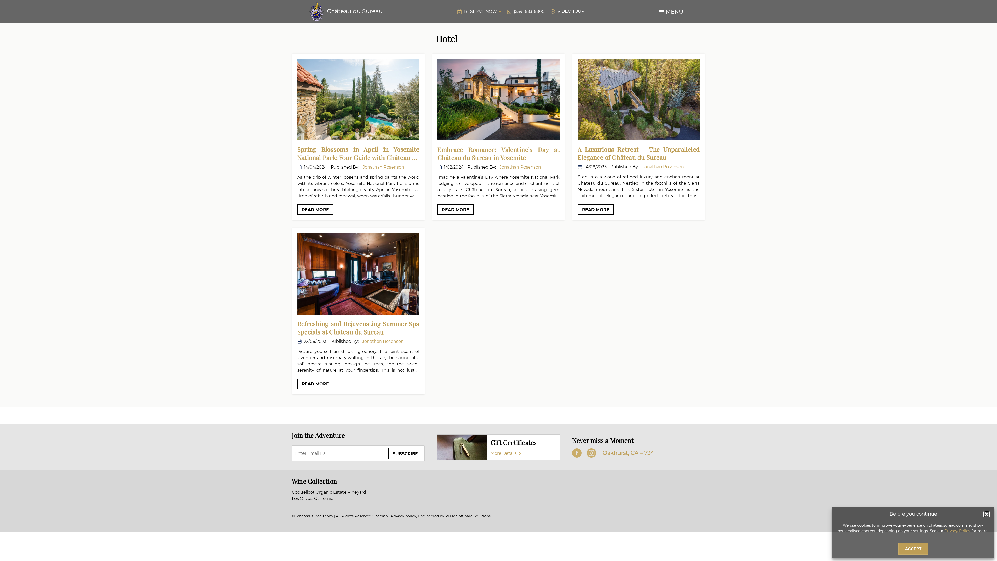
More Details (504, 453)
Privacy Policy (957, 531)
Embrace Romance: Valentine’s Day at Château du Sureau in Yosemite (498, 153)
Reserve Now (480, 11)
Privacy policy (403, 516)
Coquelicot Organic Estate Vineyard (329, 492)
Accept (913, 548)
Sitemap (380, 516)
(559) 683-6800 (529, 11)
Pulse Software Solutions (468, 516)
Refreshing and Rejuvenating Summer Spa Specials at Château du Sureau (358, 328)
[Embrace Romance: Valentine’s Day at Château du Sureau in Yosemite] (498, 99)
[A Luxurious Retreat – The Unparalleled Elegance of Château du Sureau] (639, 99)
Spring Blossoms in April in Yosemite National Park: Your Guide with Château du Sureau (358, 153)
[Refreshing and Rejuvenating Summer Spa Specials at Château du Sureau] (358, 274)
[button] (986, 514)
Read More (315, 209)
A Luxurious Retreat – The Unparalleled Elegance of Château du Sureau (639, 153)
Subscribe (405, 453)
